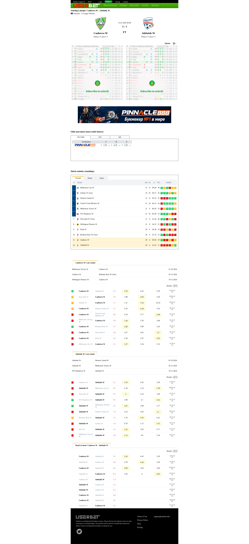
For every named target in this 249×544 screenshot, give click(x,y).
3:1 (114, 291)
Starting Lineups (78, 10)
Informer (155, 5)
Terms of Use (142, 516)
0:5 (114, 388)
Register (108, 1)
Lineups (123, 5)
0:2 (114, 474)
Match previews (110, 5)
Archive (145, 5)
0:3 (114, 315)
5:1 (114, 327)
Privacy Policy (142, 520)
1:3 (114, 412)
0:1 (114, 400)
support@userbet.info (162, 516)
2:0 (114, 321)
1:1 (114, 303)
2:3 (114, 338)
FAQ (139, 524)
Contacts (125, 2)
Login (100, 2)
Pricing (117, 2)
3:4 (114, 332)
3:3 (114, 297)
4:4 (114, 462)
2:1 (114, 344)
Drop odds (134, 5)
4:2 (114, 468)
